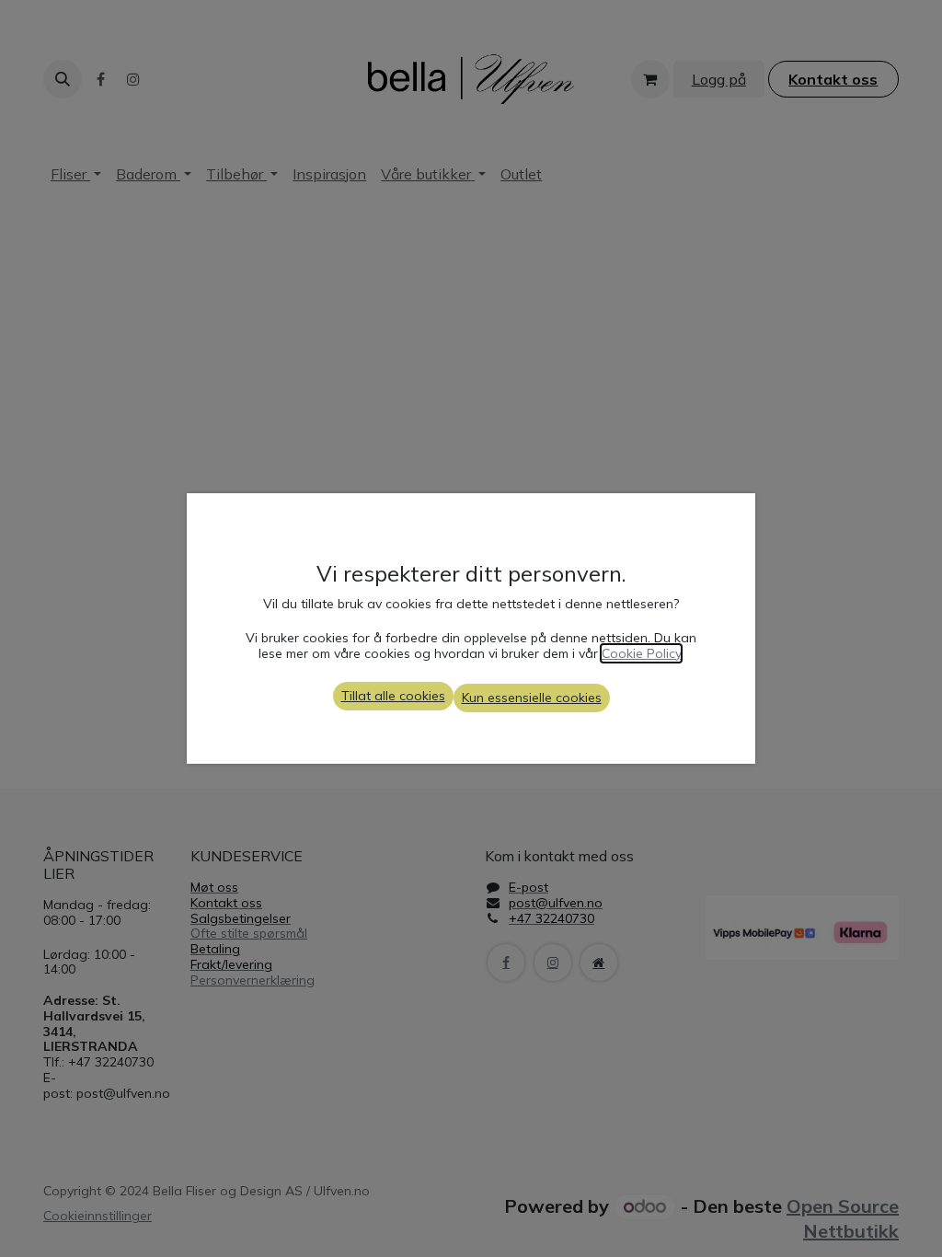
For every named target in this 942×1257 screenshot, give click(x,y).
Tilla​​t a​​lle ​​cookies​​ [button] (393, 695)
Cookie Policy (641, 653)
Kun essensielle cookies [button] (532, 697)
